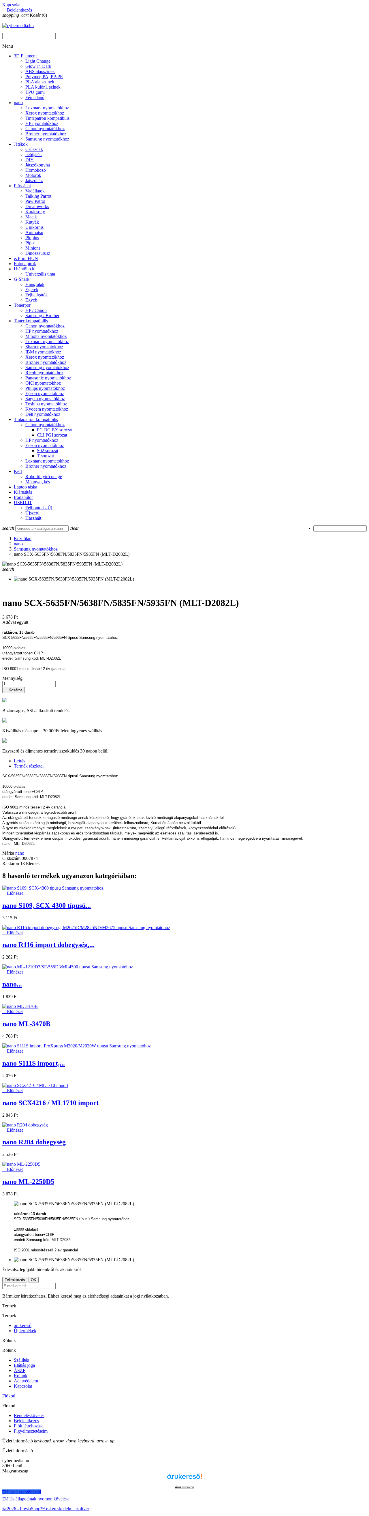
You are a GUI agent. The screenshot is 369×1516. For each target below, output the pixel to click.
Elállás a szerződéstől (21, 1491)
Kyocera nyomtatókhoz (46, 409)
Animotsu (34, 232)
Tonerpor (22, 305)
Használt (33, 518)
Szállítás (21, 1360)
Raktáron (10, 863)
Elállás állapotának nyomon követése (35, 1498)
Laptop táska (25, 486)
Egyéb (31, 299)
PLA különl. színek (43, 87)
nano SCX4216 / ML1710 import (50, 1103)
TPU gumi (35, 92)
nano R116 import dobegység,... (48, 944)
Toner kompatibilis (31, 320)
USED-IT (23, 502)
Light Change (37, 61)
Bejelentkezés (26, 1420)
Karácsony (35, 211)
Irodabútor (23, 497)
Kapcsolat (11, 4)
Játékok (21, 144)
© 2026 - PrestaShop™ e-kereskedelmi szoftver (45, 1508)
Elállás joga (24, 1365)
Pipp (29, 242)
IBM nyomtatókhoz (43, 351)
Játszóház (34, 180)
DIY (29, 159)
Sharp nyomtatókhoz (44, 346)
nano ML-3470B (26, 1023)
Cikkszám (12, 858)
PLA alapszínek (39, 81)
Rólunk (20, 1375)
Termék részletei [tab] (29, 765)
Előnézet (12, 893)
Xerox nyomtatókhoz (44, 113)
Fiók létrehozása (29, 1425)
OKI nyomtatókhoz (43, 383)
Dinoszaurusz (37, 253)
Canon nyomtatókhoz (45, 128)
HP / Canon (36, 310)
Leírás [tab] (19, 760)
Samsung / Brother (42, 315)
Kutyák (32, 222)
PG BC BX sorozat (54, 429)
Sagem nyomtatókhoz (45, 398)
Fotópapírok (25, 263)
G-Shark (21, 279)
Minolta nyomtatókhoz (46, 336)
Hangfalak (34, 284)
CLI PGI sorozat (52, 435)
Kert (18, 471)
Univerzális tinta (40, 274)
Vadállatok (35, 190)
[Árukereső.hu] (184, 1481)
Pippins (32, 237)
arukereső (22, 1325)
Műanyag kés (37, 481)
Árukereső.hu (184, 1487)
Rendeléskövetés (29, 1415)
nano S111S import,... (33, 1063)
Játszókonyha (37, 164)
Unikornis (34, 227)
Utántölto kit (25, 268)
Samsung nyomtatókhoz (47, 138)
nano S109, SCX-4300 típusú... (46, 905)
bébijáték (33, 154)
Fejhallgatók (36, 294)
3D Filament (25, 55)
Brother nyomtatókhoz (45, 133)
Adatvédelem (26, 1380)
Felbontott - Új (38, 507)
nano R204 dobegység (34, 1142)
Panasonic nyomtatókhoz (48, 377)
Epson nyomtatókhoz (44, 393)
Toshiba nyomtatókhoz (46, 403)
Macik (31, 216)
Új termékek (25, 1330)
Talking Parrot (38, 196)
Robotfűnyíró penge (43, 476)
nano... (12, 984)
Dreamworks (37, 206)
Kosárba (13, 690)
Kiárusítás (23, 492)
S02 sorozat (47, 450)
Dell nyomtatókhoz (42, 414)
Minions (32, 248)
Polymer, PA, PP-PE (44, 76)
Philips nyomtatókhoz (45, 388)
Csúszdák (34, 149)
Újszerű (32, 512)
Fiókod (8, 1395)
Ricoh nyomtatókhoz (44, 372)
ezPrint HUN (26, 258)
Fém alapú (34, 97)
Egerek (31, 289)
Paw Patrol (35, 201)
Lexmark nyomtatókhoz (47, 107)
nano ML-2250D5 (28, 1181)
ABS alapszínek (40, 71)
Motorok (33, 175)
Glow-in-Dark (38, 66)
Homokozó (35, 170)
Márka (8, 853)
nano (18, 102)
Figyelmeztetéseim (31, 1431)
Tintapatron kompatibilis (47, 118)
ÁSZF (19, 1370)
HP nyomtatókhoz (41, 123)
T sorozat (45, 455)
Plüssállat (22, 185)
